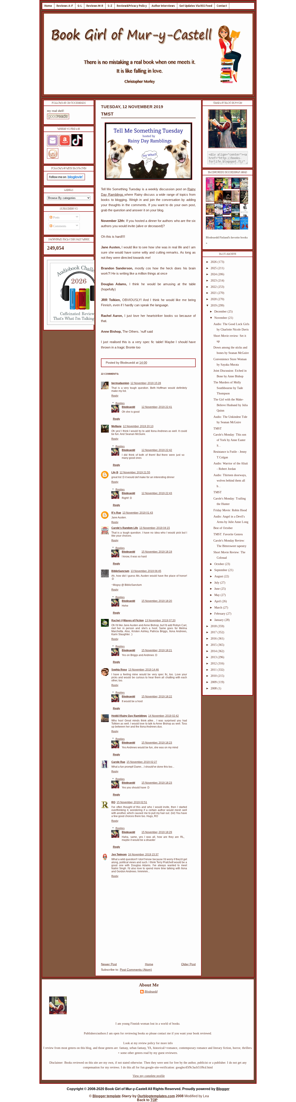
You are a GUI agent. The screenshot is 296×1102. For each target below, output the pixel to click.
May (217, 595)
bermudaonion (120, 383)
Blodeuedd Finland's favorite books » (227, 240)
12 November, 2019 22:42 (156, 450)
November (221, 317)
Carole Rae (118, 761)
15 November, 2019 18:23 (156, 742)
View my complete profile (149, 1076)
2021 (214, 293)
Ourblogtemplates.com (156, 1096)
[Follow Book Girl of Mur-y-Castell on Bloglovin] (66, 179)
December (221, 311)
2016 (214, 638)
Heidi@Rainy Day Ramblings (129, 715)
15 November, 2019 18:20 (156, 600)
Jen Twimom (119, 854)
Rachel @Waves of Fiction (127, 620)
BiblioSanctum (120, 571)
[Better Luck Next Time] (228, 187)
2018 (214, 626)
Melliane (116, 426)
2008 (214, 688)
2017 (214, 632)
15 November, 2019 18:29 (156, 832)
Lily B (114, 472)
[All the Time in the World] (228, 213)
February (220, 613)
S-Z (110, 5)
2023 (214, 280)
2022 (214, 286)
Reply (114, 395)
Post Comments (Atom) (136, 969)
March (218, 607)
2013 (214, 657)
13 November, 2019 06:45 (146, 571)
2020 (214, 299)
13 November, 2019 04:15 (154, 527)
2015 (214, 644)
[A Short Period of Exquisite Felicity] (211, 200)
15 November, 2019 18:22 (156, 696)
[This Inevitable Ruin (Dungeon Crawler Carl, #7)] (211, 213)
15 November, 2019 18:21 (156, 650)
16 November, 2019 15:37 (143, 854)
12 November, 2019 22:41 (156, 407)
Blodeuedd (128, 407)
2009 (214, 682)
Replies (120, 403)
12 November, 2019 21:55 (135, 472)
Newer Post (109, 964)
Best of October (223, 528)
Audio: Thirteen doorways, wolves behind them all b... (230, 481)
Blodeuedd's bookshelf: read (227, 172)
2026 (214, 262)
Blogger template (107, 1096)
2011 (214, 669)
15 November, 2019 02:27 (142, 761)
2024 (214, 274)
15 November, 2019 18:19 (156, 551)
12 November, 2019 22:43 (156, 493)
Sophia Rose (119, 669)
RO (113, 802)
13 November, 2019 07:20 (160, 620)
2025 (214, 268)
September (221, 570)
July (217, 582)
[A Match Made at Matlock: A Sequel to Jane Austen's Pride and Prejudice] (236, 200)
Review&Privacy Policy (132, 5)
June (217, 588)
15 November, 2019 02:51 (132, 802)
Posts (55, 217)
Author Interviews (163, 5)
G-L (80, 5)
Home (48, 5)
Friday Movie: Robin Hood (230, 510)
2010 (214, 675)
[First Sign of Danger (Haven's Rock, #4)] (236, 188)
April (218, 601)
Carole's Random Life (124, 527)
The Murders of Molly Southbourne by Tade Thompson (228, 388)
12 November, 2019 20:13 (138, 426)
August (219, 576)
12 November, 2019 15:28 (145, 383)
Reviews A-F (65, 5)
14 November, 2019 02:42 (163, 715)
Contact (222, 5)
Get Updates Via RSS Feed (195, 5)
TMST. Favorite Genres (228, 534)
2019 (214, 305)
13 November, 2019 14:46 (143, 669)
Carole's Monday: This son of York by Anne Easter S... (229, 440)
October (219, 564)
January (219, 620)
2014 (214, 651)
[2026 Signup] (79, 324)
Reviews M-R (94, 5)
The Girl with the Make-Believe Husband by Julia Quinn (230, 405)
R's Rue (116, 512)
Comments (59, 226)
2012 (214, 663)
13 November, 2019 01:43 (137, 512)
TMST (107, 113)
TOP (154, 1100)
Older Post (188, 964)
